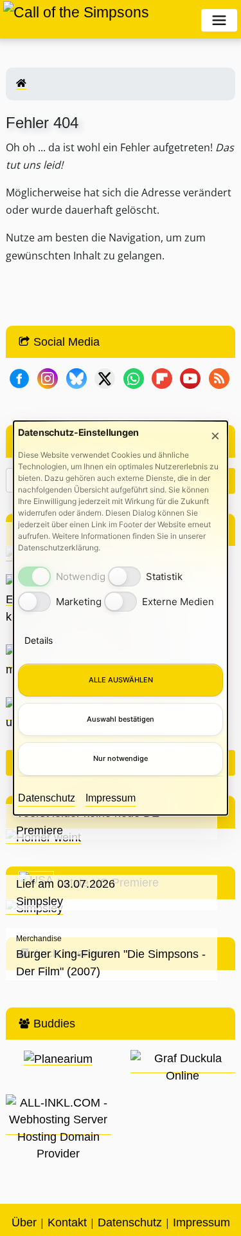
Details (38, 640)
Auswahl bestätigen (120, 719)
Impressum (110, 797)
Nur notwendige (120, 758)
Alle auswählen (121, 679)
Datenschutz (46, 797)
